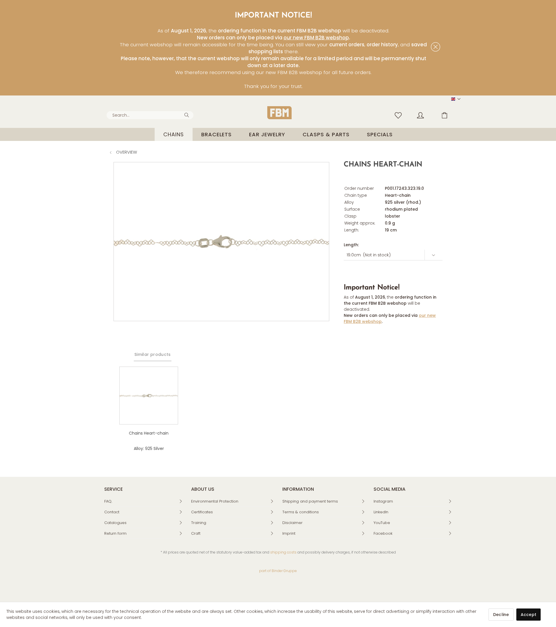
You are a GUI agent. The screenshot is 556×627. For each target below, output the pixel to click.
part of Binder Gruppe (278, 570)
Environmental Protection (214, 501)
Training (198, 522)
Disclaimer (292, 522)
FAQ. (108, 501)
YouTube (382, 522)
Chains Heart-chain (149, 433)
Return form (115, 533)
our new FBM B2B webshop (316, 37)
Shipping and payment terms (310, 501)
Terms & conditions (300, 512)
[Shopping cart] (449, 115)
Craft (195, 533)
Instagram (383, 501)
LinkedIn (381, 512)
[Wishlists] (399, 115)
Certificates (202, 512)
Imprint (288, 533)
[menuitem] (150, 115)
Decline (501, 614)
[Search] (187, 114)
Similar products (152, 354)
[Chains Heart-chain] (148, 395)
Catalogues (115, 522)
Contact (111, 512)
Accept (529, 614)
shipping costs (283, 552)
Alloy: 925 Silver (149, 448)
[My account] (426, 115)
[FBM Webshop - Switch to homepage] (279, 112)
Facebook (383, 533)
